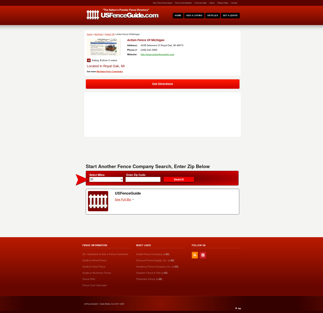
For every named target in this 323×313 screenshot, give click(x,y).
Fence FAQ (88, 279)
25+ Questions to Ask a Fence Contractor (105, 254)
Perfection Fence (145, 279)
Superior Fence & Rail (148, 272)
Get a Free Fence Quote (162, 3)
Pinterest (203, 255)
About (212, 3)
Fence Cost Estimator (183, 3)
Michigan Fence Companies (110, 71)
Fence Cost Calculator (94, 285)
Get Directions (162, 84)
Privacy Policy (223, 3)
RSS (195, 255)
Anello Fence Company (149, 254)
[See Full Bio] (133, 199)
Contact (234, 3)
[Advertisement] (162, 151)
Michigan (99, 34)
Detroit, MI (109, 34)
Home (89, 34)
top (239, 308)
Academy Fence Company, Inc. (153, 266)
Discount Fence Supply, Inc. (151, 260)
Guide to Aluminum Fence (96, 272)
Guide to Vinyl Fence (93, 266)
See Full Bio (123, 199)
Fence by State (201, 3)
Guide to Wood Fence (94, 260)
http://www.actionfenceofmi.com (157, 54)
